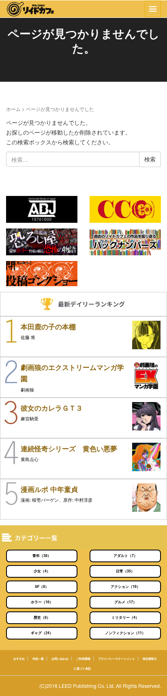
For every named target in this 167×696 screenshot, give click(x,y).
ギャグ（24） (42, 632)
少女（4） (42, 571)
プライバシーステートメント (116, 659)
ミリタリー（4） (125, 617)
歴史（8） (42, 617)
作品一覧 (38, 659)
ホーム (13, 108)
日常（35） (125, 571)
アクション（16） (125, 586)
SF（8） (42, 586)
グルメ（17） (125, 602)
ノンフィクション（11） (125, 632)
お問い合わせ (60, 659)
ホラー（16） (42, 602)
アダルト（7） (125, 555)
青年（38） (41, 555)
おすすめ (19, 659)
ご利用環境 (83, 659)
